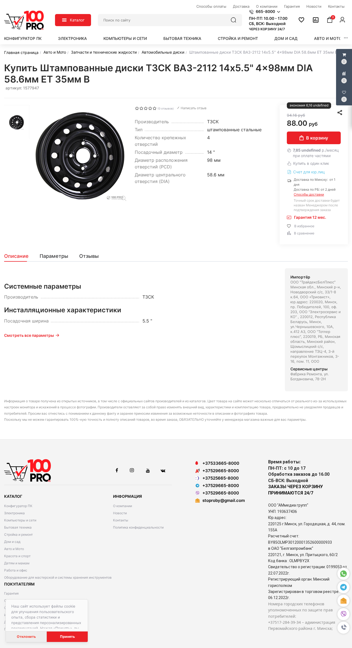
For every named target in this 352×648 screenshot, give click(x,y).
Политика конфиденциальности (138, 527)
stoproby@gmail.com (223, 500)
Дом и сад (286, 38)
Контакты (120, 520)
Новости (120, 513)
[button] (343, 627)
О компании (122, 506)
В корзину (317, 138)
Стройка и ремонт (238, 38)
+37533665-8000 (220, 463)
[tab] (19, 256)
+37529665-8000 (220, 470)
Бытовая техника (182, 38)
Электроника (72, 38)
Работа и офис (15, 570)
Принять (67, 637)
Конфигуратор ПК (23, 38)
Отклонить (26, 637)
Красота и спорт (17, 556)
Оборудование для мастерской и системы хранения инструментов (58, 577)
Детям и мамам (16, 563)
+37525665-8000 (220, 478)
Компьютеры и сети (125, 38)
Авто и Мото (328, 38)
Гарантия (11, 593)
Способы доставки (309, 194)
